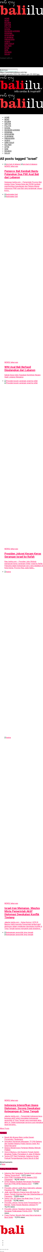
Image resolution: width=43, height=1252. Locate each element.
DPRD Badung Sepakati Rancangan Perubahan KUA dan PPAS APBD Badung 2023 (22, 1183)
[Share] (3, 1249)
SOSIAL (7, 29)
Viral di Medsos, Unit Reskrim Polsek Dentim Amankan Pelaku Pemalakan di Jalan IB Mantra (22, 1153)
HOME (6, 18)
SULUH (7, 54)
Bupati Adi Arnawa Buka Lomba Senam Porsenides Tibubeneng (19, 1138)
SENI (6, 50)
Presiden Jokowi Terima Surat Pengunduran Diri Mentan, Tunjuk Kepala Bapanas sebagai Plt (22, 1204)
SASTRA (7, 25)
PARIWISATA (9, 39)
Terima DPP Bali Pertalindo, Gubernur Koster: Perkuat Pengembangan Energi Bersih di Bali (21, 1157)
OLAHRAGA (8, 37)
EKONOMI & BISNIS (12, 31)
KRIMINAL (8, 33)
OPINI (6, 48)
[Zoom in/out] (7, 1249)
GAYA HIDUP (9, 44)
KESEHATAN (9, 35)
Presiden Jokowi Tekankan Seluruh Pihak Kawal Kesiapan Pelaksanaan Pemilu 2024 (22, 1210)
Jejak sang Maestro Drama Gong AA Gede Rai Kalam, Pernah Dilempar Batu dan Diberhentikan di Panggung (23, 1194)
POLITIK (7, 27)
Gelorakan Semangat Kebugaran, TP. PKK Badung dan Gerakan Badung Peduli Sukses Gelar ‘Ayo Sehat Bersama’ (23, 1143)
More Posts (4, 1128)
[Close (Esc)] (1, 1249)
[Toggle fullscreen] (5, 1249)
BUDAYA (7, 23)
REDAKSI (8, 52)
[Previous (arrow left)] (1, 1251)
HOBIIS (7, 42)
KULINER (7, 46)
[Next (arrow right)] (3, 1251)
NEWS (6, 21)
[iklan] (2, 1164)
